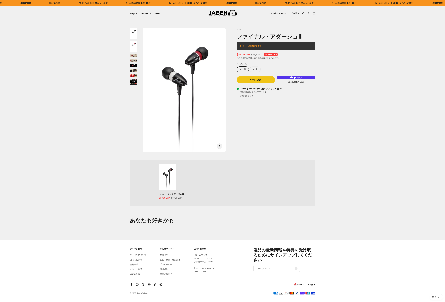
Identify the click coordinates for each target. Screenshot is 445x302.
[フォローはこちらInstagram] (137, 284)
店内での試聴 (136, 259)
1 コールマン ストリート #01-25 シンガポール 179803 (167, 3)
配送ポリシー (166, 255)
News (157, 13)
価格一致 (134, 264)
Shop (132, 13)
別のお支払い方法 (296, 81)
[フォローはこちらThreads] (143, 284)
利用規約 (164, 269)
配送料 (249, 58)
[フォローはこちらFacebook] (131, 284)
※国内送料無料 (33, 3)
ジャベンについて (138, 255)
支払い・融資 (136, 269)
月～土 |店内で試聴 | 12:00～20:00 (117, 3)
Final (239, 29)
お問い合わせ (166, 273)
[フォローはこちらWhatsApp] (160, 284)
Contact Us (135, 273)
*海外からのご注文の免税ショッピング (72, 3)
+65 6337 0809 (210, 3)
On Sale (144, 13)
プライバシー (166, 264)
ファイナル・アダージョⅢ (171, 194)
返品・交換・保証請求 (170, 259)
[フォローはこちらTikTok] (155, 284)
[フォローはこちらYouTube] (149, 284)
